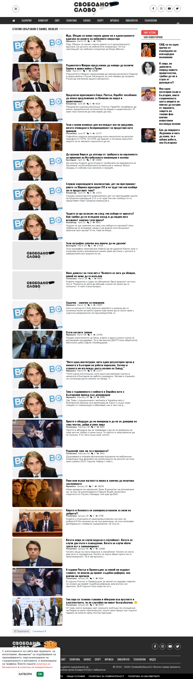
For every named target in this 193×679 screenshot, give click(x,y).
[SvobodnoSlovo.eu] (29, 646)
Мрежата (114, 20)
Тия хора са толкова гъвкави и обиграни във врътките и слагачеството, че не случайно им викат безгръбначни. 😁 (101, 600)
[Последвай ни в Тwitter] (177, 8)
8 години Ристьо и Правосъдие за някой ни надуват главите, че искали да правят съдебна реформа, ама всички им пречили (98, 572)
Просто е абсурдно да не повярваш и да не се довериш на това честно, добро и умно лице (101, 422)
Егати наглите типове (79, 332)
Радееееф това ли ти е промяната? (87, 451)
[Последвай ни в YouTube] (169, 8)
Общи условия (76, 676)
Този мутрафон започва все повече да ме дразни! (96, 243)
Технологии (150, 20)
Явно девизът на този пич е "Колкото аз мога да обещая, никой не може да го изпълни (101, 274)
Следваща (38, 631)
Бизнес (87, 20)
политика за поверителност (36, 667)
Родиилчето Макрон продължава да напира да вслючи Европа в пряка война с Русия (99, 66)
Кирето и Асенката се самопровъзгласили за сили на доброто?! (98, 511)
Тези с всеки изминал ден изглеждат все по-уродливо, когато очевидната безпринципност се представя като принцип (100, 128)
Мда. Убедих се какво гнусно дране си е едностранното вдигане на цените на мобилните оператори (100, 37)
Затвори (25, 674)
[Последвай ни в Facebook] (153, 8)
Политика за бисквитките (144, 676)
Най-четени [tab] (150, 32)
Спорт (100, 20)
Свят (57, 20)
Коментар (43, 20)
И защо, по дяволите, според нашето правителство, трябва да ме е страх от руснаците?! (168, 72)
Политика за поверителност (106, 676)
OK (40, 674)
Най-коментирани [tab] (153, 37)
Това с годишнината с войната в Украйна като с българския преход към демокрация (95, 393)
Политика (71, 20)
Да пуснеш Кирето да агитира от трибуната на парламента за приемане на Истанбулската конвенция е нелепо (102, 155)
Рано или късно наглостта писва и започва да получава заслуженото (100, 482)
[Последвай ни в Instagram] (161, 8)
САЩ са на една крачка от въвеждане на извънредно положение (169, 50)
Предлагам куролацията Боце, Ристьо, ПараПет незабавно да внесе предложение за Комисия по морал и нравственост (101, 98)
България (27, 20)
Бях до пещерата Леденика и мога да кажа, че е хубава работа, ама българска (169, 136)
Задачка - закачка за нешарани (85, 302)
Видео (152, 659)
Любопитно (132, 20)
